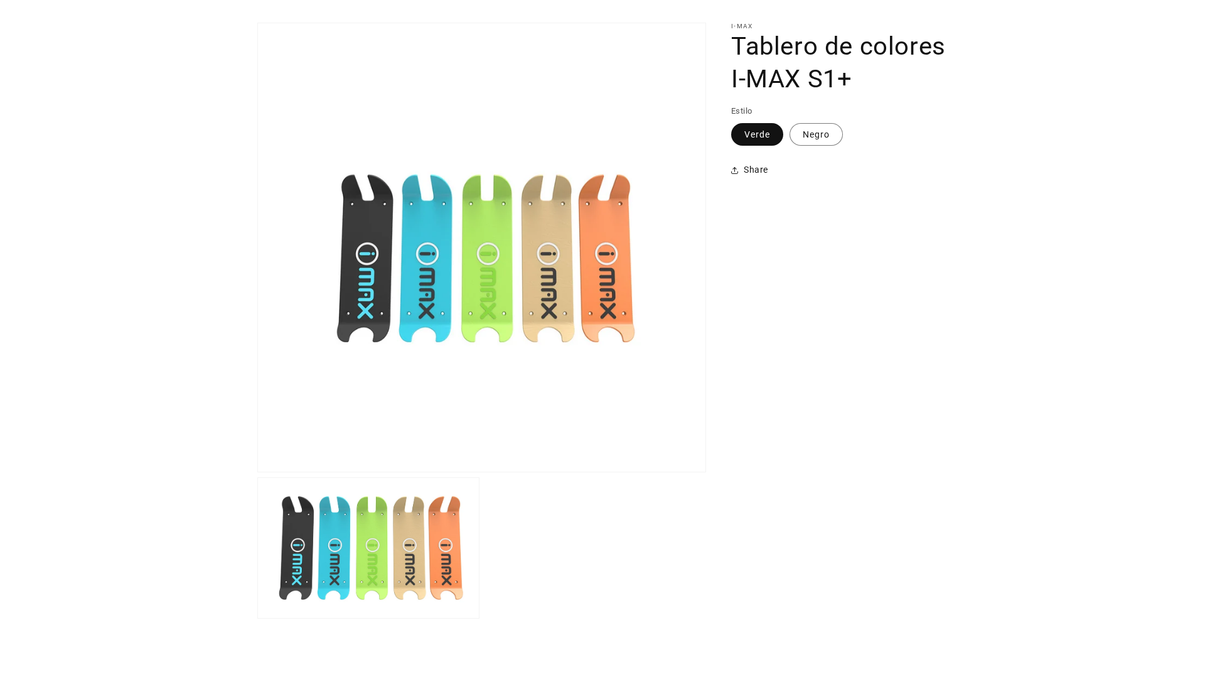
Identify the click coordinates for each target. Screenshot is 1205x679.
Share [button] (756, 170)
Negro (816, 134)
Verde (757, 134)
